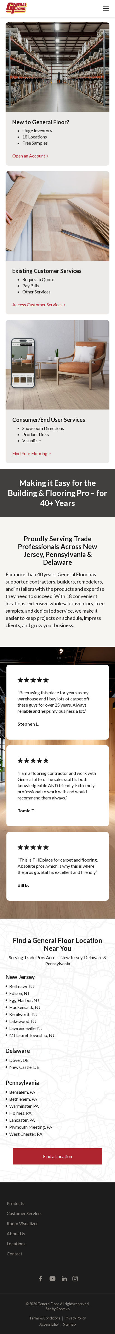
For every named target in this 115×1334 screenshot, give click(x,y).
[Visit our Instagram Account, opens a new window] (75, 1279)
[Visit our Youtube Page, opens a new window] (52, 1278)
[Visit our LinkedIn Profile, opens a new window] (64, 1278)
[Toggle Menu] (105, 8)
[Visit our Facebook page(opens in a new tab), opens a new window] (40, 1278)
